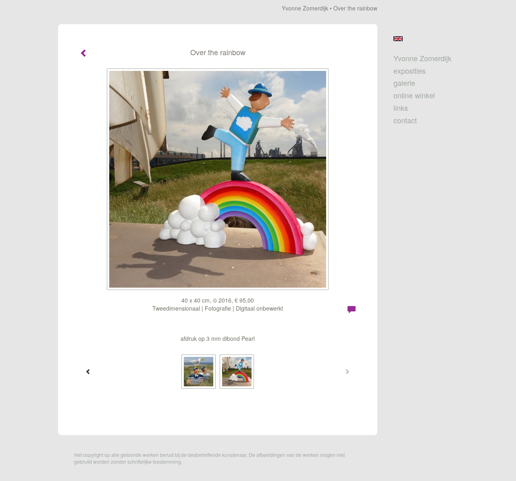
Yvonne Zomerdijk (305, 8)
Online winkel (414, 95)
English (398, 38)
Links (400, 108)
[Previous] (88, 371)
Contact (405, 120)
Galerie (404, 83)
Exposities (409, 71)
